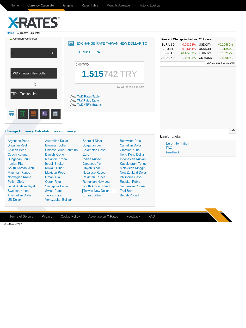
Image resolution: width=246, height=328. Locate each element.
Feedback (173, 152)
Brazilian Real (17, 145)
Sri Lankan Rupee (132, 186)
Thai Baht (126, 191)
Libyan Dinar (91, 168)
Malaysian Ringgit (132, 168)
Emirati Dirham (93, 195)
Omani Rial (53, 177)
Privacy (47, 216)
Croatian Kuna (130, 150)
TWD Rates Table (88, 96)
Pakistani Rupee (94, 177)
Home (15, 5)
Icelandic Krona (56, 159)
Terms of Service (21, 216)
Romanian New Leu (96, 181)
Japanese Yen (92, 163)
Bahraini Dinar (92, 141)
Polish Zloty (16, 181)
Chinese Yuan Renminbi (61, 150)
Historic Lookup (149, 5)
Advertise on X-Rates (103, 216)
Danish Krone (54, 154)
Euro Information (177, 143)
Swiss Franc (53, 191)
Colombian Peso (94, 150)
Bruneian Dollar (55, 145)
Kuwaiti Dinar (54, 168)
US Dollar (14, 199)
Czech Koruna (17, 154)
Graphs (68, 5)
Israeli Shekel (54, 163)
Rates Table (90, 5)
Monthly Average (118, 5)
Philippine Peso (130, 177)
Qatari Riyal (53, 181)
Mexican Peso (55, 172)
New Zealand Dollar (133, 172)
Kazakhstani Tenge (133, 163)
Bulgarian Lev (92, 145)
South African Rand (96, 186)
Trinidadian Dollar (20, 195)
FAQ (169, 148)
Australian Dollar (56, 141)
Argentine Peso (18, 141)
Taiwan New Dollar (96, 191)
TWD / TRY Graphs (89, 104)
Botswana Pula (130, 141)
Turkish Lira (53, 195)
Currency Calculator (41, 5)
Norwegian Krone (19, 177)
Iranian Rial (15, 163)
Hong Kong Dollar (132, 154)
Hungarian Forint (19, 159)
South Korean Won (21, 168)
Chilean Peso (17, 150)
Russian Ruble (130, 181)
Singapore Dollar (56, 186)
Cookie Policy (70, 216)
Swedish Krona (18, 191)
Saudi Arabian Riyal (21, 186)
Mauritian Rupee (19, 172)
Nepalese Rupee (94, 172)
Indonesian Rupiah (133, 159)
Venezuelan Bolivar (58, 199)
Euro (86, 154)
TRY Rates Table (88, 100)
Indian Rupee (92, 159)
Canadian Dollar (131, 145)
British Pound (129, 195)
